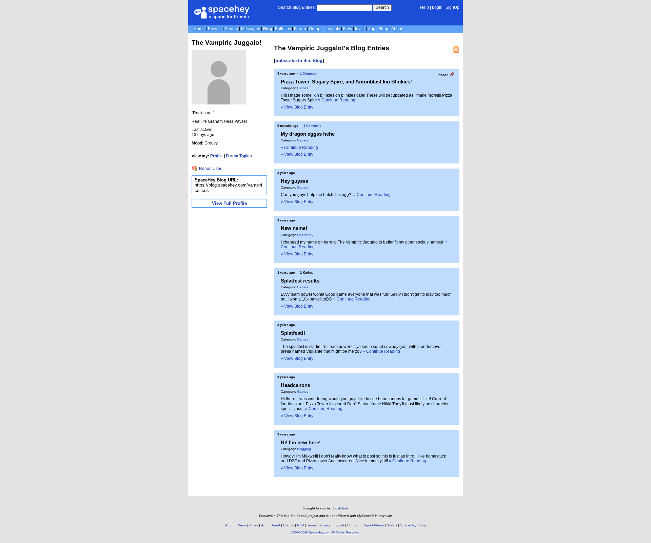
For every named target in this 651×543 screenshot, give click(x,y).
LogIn (437, 7)
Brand (275, 525)
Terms (311, 525)
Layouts (333, 28)
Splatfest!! (293, 333)
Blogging (304, 449)
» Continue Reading (336, 100)
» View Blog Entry (297, 107)
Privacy (325, 525)
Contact (353, 525)
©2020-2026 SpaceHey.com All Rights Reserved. (325, 532)
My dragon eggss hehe (308, 134)
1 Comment (308, 73)
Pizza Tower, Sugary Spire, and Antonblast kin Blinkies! (346, 81)
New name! (294, 228)
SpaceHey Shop (413, 525)
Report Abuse (373, 525)
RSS (300, 525)
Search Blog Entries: (297, 7)
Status (392, 525)
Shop (383, 28)
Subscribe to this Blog (298, 60)
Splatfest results (300, 281)
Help (424, 7)
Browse (215, 28)
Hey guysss (294, 181)
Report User (209, 168)
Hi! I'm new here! (301, 442)
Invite (360, 28)
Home (199, 28)
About (396, 28)
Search (382, 7)
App (371, 28)
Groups (315, 28)
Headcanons (295, 385)
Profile (216, 156)
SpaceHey (305, 235)
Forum (300, 28)
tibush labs (340, 508)
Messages (250, 28)
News (242, 525)
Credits (288, 525)
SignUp (452, 7)
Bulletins (283, 28)
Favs (347, 28)
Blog (267, 28)
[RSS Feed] (456, 49)
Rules (253, 525)
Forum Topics (239, 156)
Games (302, 88)
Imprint (339, 525)
